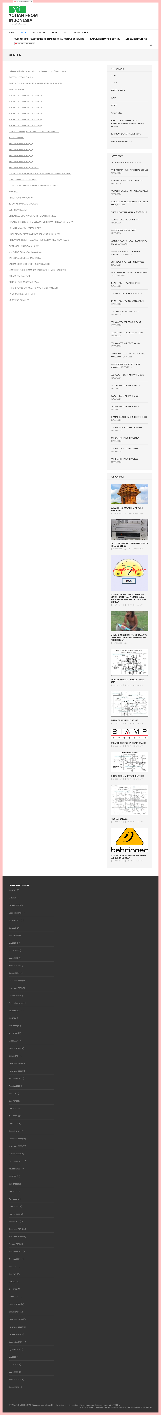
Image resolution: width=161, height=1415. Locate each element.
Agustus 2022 (14, 1169)
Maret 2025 (13, 958)
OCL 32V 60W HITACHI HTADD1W (125, 438)
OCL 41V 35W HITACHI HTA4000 (124, 459)
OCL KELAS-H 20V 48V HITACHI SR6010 (127, 375)
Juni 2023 (13, 1101)
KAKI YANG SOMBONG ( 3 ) (21, 155)
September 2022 (15, 1161)
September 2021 (15, 1252)
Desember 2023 (15, 1063)
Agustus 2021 (14, 1259)
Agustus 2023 (14, 1086)
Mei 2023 (12, 1108)
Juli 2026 (12, 890)
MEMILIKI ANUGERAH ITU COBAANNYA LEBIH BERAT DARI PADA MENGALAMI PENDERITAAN (129, 637)
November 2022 (15, 1146)
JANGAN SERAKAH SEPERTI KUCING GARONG (29, 264)
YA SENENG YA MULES (19, 300)
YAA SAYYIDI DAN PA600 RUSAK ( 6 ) (25, 125)
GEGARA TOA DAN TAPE (19, 276)
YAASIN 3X (13, 192)
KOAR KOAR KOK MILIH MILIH (22, 294)
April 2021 (13, 1289)
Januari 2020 (14, 1387)
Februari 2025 (14, 965)
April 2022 (13, 1199)
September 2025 (15, 913)
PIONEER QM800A (119, 819)
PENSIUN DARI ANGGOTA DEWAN (24, 282)
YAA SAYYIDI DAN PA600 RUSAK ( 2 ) (25, 101)
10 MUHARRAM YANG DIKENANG (23, 204)
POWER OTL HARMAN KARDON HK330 (127, 181)
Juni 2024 (13, 1026)
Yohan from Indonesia (23, 18)
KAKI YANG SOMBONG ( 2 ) (21, 149)
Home (11, 33)
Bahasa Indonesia (25, 44)
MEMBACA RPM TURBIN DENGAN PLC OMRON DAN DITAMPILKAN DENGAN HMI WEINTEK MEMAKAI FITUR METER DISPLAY (128, 598)
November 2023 (15, 1071)
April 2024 (13, 1033)
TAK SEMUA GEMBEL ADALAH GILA (25, 258)
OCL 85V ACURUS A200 (120, 293)
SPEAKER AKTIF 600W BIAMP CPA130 (128, 743)
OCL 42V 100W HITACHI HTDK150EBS (126, 427)
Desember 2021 (15, 1229)
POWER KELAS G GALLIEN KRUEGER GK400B (129, 191)
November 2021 (15, 1236)
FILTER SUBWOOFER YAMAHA (123, 212)
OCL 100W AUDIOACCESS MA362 (124, 312)
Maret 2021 (13, 1297)
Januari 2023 (14, 1131)
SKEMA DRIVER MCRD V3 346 (124, 720)
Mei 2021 (12, 1282)
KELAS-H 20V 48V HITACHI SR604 (125, 406)
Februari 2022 (14, 1214)
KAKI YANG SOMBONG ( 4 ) (21, 161)
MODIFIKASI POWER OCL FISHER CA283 (127, 262)
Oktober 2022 (14, 1154)
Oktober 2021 (14, 1244)
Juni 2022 (13, 1184)
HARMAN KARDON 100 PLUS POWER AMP (128, 681)
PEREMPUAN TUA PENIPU (21, 198)
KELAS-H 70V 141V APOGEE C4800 (125, 283)
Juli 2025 (12, 928)
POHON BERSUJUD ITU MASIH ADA (25, 228)
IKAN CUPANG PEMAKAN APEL (23, 180)
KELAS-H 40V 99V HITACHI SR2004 (125, 385)
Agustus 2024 (14, 1011)
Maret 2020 (13, 1372)
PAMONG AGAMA (16, 89)
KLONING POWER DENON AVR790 (124, 220)
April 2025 (13, 950)
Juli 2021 (12, 1267)
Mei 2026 (12, 898)
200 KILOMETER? (16, 137)
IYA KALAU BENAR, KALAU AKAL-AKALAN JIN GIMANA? (34, 131)
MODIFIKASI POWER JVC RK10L (124, 230)
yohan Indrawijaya (135, 513)
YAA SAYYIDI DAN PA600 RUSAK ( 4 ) (25, 113)
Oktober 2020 (14, 1334)
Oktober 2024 (14, 996)
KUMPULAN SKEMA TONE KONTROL (105, 39)
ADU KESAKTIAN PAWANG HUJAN (24, 246)
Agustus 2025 (14, 920)
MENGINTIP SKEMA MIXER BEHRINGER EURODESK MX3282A (128, 856)
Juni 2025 (13, 935)
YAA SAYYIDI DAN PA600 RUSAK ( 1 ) (25, 95)
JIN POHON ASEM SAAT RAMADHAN (25, 252)
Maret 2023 (13, 1124)
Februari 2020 (14, 1379)
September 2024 (15, 1003)
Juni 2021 (13, 1274)
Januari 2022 (14, 1221)
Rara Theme (113, 1407)
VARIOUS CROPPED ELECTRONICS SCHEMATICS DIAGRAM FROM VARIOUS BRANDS (49, 39)
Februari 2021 (14, 1304)
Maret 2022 (13, 1206)
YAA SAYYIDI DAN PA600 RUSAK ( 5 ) (25, 119)
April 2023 (13, 1116)
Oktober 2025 (14, 905)
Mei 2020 (12, 1357)
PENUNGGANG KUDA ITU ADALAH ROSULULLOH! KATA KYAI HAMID (39, 240)
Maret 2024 (13, 1041)
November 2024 (15, 988)
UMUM (54, 33)
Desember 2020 (15, 1319)
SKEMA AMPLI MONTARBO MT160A (127, 776)
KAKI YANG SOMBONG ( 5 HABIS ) (24, 167)
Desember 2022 (15, 1139)
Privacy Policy (81, 33)
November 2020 (15, 1327)
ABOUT (65, 33)
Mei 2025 (12, 943)
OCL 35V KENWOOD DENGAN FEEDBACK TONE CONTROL (129, 544)
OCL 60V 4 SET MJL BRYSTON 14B (125, 343)
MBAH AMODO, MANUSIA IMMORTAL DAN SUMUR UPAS (34, 234)
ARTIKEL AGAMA (38, 33)
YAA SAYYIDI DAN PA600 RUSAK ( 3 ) (25, 107)
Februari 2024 (14, 1048)
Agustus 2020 (14, 1349)
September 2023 (15, 1078)
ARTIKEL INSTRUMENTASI (136, 39)
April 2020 (13, 1364)
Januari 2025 (14, 973)
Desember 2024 (15, 981)
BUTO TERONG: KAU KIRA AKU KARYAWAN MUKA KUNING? (35, 186)
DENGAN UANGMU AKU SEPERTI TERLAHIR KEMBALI (32, 216)
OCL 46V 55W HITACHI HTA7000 (124, 449)
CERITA (23, 33)
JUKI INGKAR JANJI (18, 210)
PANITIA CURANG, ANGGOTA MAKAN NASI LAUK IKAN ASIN (35, 83)
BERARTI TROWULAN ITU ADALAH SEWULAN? (127, 509)
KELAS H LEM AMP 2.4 (120, 162)
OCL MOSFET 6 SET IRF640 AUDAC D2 (126, 322)
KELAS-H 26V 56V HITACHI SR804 (125, 396)
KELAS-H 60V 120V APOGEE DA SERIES (127, 333)
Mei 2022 (12, 1191)
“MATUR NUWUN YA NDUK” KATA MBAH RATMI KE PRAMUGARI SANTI (40, 174)
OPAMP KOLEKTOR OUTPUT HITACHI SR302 (129, 417)
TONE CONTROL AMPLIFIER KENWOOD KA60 (129, 170)
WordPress (135, 1407)
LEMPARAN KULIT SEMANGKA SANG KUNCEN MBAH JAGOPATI (37, 270)
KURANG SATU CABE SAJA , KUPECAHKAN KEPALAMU (33, 288)
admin (129, 643)
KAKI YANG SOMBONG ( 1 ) (21, 143)
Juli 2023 (12, 1093)
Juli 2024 (12, 1018)
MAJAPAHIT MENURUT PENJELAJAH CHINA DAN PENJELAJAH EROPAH (41, 222)
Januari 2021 (14, 1312)
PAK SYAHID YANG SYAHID (21, 77)
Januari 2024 (14, 1056)
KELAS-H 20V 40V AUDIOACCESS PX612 (127, 301)
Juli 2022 (12, 1176)
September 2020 (15, 1342)
